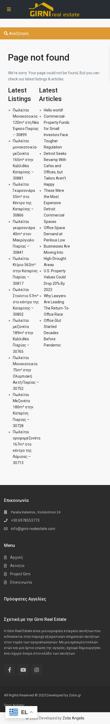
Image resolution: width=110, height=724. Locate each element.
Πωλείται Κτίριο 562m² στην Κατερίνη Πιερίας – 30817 (25, 270)
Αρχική (16, 557)
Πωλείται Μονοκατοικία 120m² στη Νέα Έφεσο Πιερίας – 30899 (26, 122)
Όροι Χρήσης (14, 705)
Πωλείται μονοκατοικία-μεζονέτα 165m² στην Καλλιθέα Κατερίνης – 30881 (25, 159)
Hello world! (53, 110)
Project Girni (20, 574)
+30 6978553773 (25, 520)
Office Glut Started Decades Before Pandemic (52, 332)
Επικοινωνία (21, 582)
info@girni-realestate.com (33, 529)
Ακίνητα (17, 565)
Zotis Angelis (73, 718)
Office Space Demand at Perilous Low (54, 234)
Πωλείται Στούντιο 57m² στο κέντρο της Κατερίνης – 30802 (26, 302)
